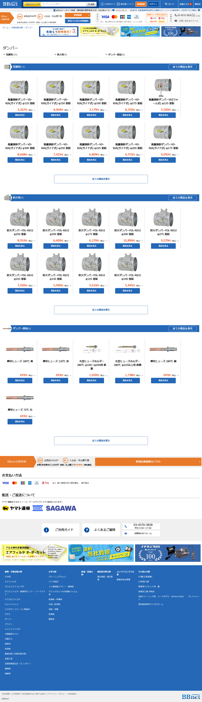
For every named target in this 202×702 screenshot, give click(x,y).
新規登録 (141, 4)
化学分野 (52, 571)
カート (171, 4)
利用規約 (72, 694)
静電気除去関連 (123, 579)
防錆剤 (51, 614)
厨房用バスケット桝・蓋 (149, 586)
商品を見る (20, 115)
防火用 (62, 54)
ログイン (153, 4)
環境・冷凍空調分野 (13, 571)
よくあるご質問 (104, 530)
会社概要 (6, 694)
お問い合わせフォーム (188, 21)
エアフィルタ (10, 581)
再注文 (198, 4)
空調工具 (9, 658)
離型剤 (51, 619)
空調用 (11, 54)
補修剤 (8, 673)
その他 (8, 576)
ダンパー (29, 27)
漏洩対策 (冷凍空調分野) (15, 653)
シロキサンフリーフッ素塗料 (17, 609)
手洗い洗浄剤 (54, 604)
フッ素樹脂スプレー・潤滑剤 (61, 586)
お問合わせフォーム (143, 533)
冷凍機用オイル (11, 634)
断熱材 (8, 643)
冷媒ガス (9, 639)
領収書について (127, 4)
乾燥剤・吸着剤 (55, 599)
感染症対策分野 (104, 571)
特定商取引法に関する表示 (34, 694)
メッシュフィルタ (12, 629)
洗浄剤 (8, 648)
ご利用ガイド (110, 4)
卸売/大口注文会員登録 (78, 21)
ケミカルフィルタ (12, 599)
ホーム (6, 27)
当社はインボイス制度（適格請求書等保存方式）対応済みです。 (84, 10)
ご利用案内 (16, 694)
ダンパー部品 (116, 54)
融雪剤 (8, 668)
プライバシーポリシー (57, 694)
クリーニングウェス (57, 576)
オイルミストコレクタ (14, 586)
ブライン (9, 624)
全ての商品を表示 (183, 66)
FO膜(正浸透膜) (145, 576)
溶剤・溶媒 (53, 609)
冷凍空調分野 (17, 27)
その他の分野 (144, 571)
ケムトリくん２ (11, 604)
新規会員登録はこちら (148, 462)
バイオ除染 (53, 581)
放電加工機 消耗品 (146, 591)
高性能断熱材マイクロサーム (150, 604)
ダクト (8, 614)
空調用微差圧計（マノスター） (18, 663)
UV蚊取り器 (143, 581)
